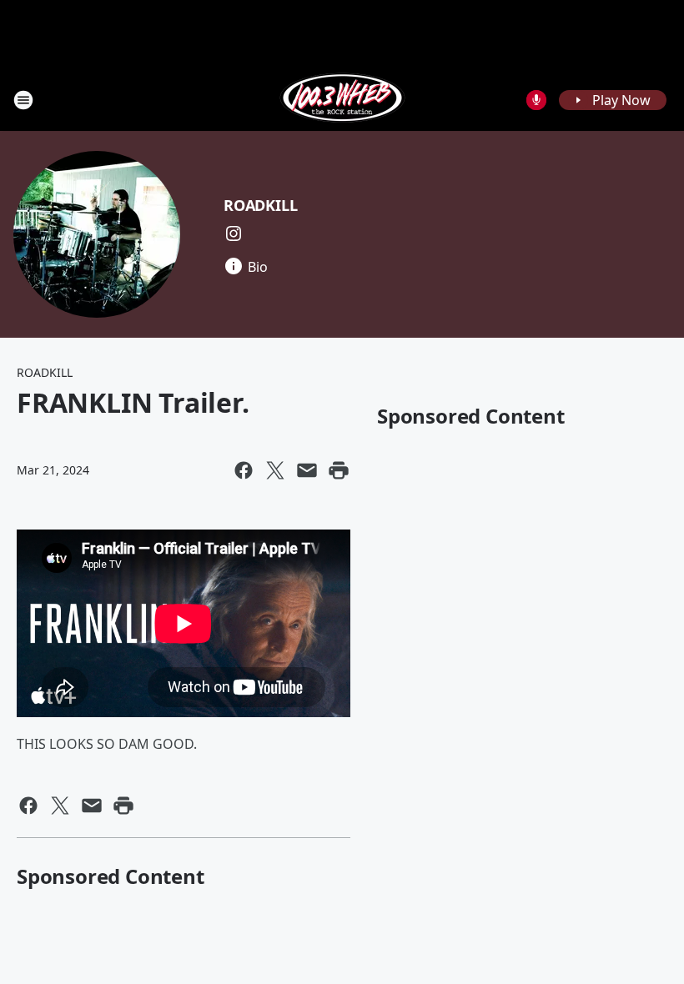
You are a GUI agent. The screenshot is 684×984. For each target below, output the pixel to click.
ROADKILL (260, 205)
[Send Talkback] (536, 100)
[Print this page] (338, 470)
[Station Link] (342, 100)
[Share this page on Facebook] (243, 470)
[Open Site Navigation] (23, 100)
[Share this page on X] (275, 470)
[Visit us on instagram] (234, 233)
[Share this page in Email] (307, 470)
